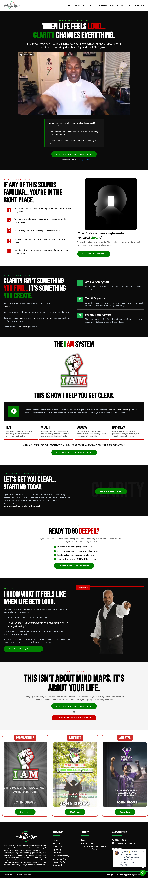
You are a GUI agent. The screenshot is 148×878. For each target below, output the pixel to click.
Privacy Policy (9, 875)
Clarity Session (84, 160)
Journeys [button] (77, 5)
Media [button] (113, 5)
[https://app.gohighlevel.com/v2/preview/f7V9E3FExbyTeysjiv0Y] (26, 836)
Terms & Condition (23, 875)
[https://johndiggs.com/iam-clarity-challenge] (12, 5)
